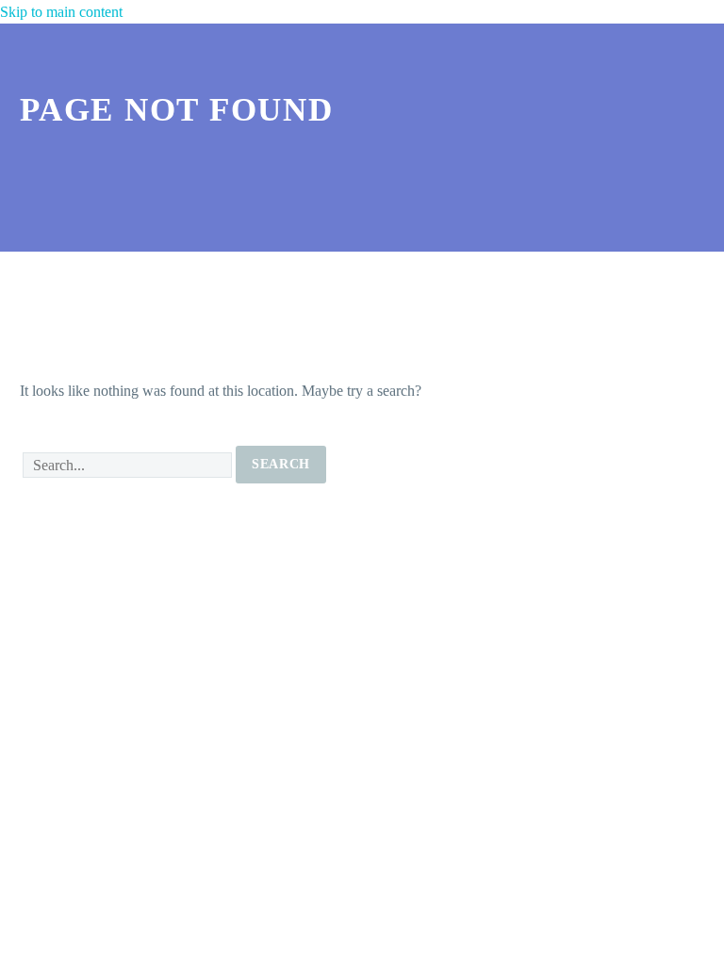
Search (281, 464)
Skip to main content (61, 12)
